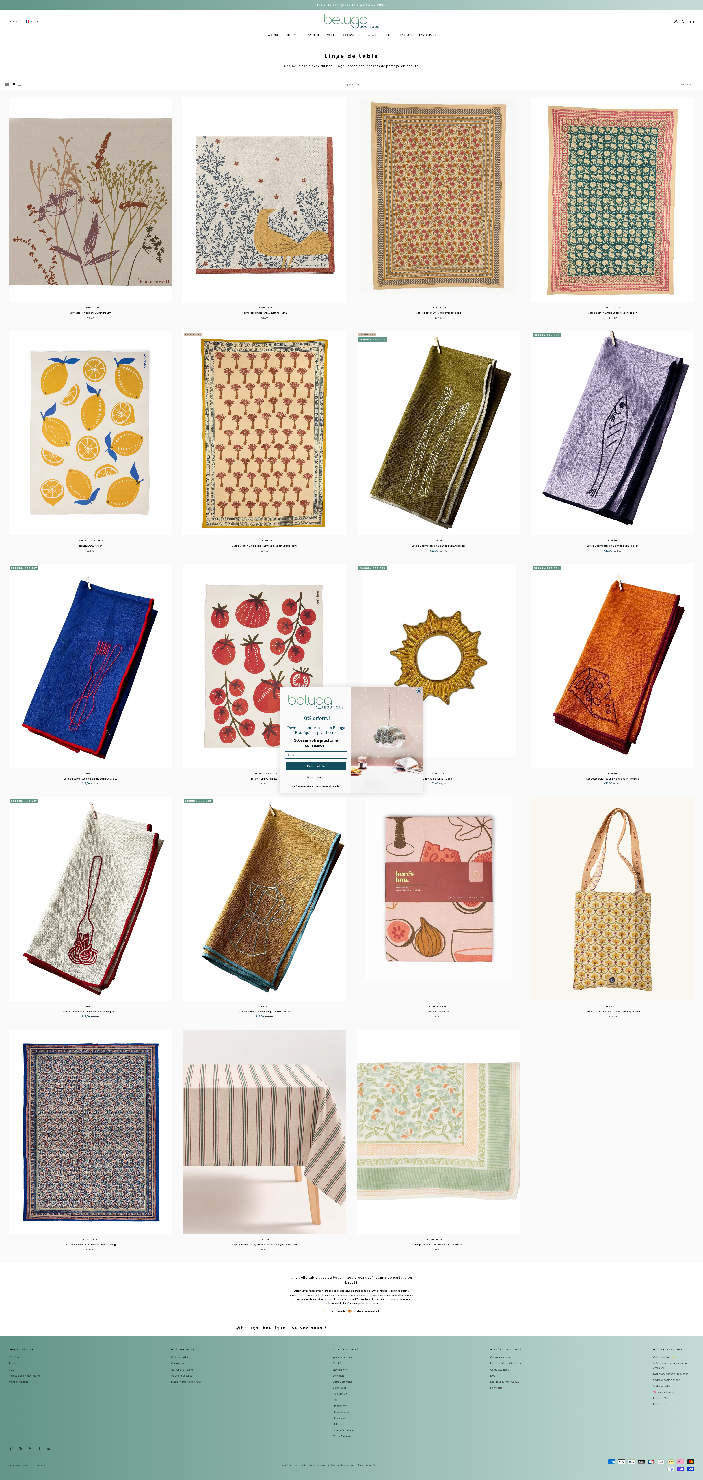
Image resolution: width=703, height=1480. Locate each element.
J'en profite (316, 766)
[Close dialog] (419, 691)
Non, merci (316, 777)
